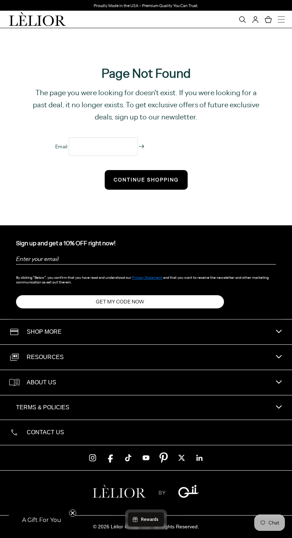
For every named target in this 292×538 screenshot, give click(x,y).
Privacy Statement (147, 277)
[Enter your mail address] (141, 146)
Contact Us (45, 432)
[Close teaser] (72, 513)
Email (62, 146)
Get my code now (120, 301)
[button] (41, 520)
